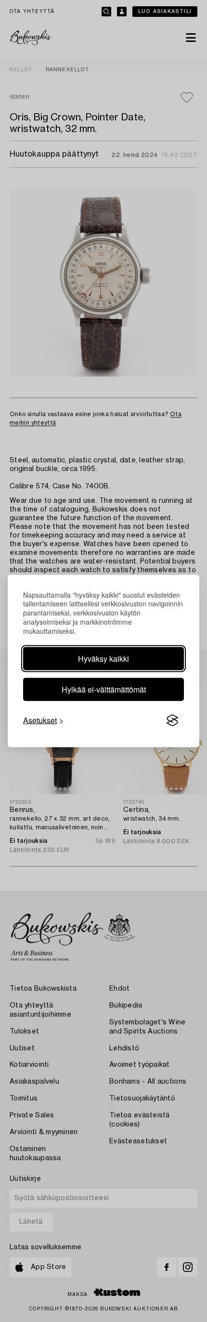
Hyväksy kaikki (103, 658)
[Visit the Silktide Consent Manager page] (172, 720)
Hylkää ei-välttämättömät (104, 689)
